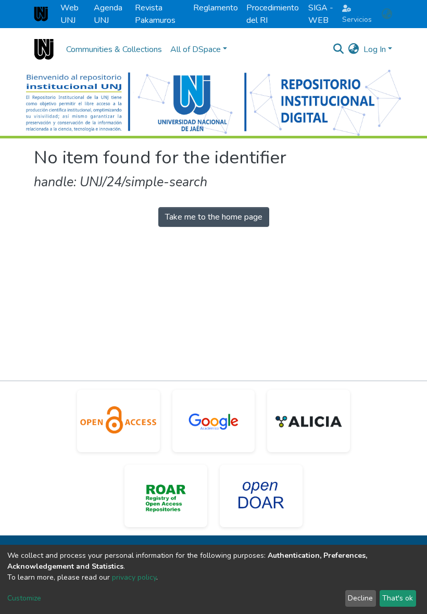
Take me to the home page (213, 217)
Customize (24, 598)
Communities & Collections (114, 49)
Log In (374, 49)
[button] (386, 14)
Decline (360, 598)
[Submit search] (338, 49)
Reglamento (215, 8)
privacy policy (134, 577)
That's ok (397, 598)
